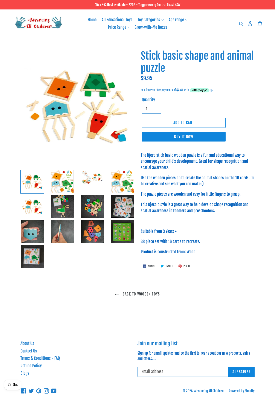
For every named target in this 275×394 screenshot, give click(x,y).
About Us (27, 343)
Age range (177, 19)
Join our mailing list (158, 343)
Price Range (117, 27)
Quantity (148, 99)
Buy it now (183, 137)
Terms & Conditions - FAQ (40, 358)
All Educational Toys (117, 19)
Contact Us (28, 351)
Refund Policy (31, 365)
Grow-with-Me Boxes (150, 27)
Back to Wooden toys (140, 294)
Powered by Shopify (242, 391)
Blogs (24, 373)
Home (92, 19)
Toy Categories (149, 19)
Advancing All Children (209, 391)
